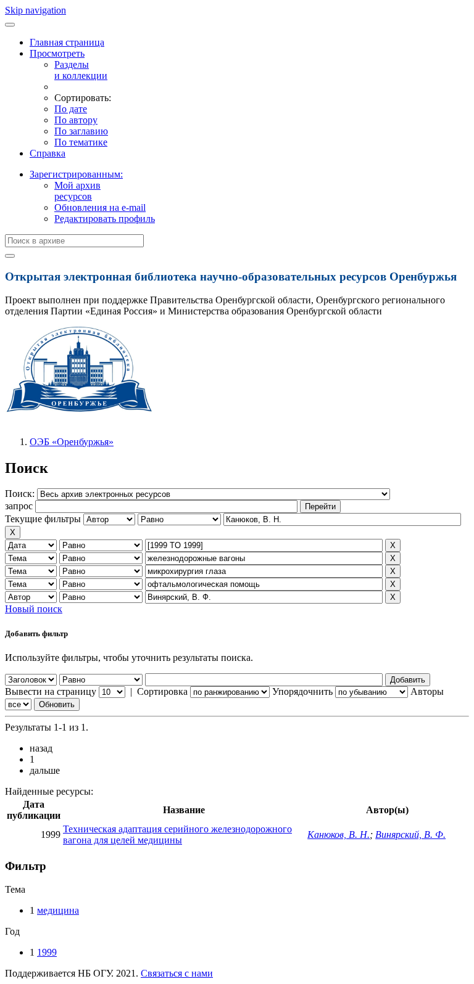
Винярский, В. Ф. (410, 834)
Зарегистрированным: (76, 174)
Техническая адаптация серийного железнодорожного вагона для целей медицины (177, 834)
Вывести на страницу (50, 691)
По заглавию (81, 131)
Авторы (427, 691)
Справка (47, 153)
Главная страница (67, 42)
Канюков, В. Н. (338, 834)
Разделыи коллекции (80, 70)
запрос (19, 506)
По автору (76, 120)
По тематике (80, 142)
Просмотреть (57, 53)
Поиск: (21, 493)
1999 (47, 952)
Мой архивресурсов (77, 191)
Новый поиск (33, 609)
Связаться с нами (177, 973)
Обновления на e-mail (100, 207)
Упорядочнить (302, 691)
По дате (70, 109)
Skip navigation (35, 10)
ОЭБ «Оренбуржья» (72, 442)
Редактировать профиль (104, 218)
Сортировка (162, 691)
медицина (58, 910)
